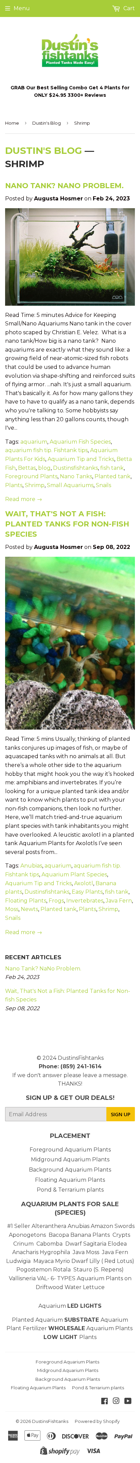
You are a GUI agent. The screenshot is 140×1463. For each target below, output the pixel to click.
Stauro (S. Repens (97, 1269)
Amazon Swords (113, 1226)
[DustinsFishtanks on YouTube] (128, 1401)
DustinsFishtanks (81, 1058)
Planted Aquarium (56, 1320)
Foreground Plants (31, 476)
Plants (13, 485)
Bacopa (59, 1235)
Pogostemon (34, 1269)
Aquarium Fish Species (80, 442)
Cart (128, 8)
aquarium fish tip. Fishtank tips (46, 450)
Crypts (122, 1235)
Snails (103, 485)
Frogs (56, 900)
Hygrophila (55, 1252)
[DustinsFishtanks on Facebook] (104, 1401)
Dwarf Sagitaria (85, 1244)
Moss (11, 909)
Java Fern (119, 900)
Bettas (27, 468)
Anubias (31, 865)
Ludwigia (19, 1261)
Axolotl (83, 883)
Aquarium (70, 1306)
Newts (29, 909)
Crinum (23, 1244)
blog (44, 468)
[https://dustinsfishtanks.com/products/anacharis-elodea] (39, 1252)
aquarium (33, 442)
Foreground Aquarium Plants (70, 1149)
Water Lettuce (85, 1287)
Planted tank (112, 476)
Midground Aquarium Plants (70, 1159)
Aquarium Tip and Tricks (81, 459)
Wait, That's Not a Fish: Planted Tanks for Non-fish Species (67, 523)
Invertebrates (84, 900)
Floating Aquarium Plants (70, 1180)
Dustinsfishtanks (75, 468)
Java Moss (86, 1252)
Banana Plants (90, 1235)
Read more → (23, 499)
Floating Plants (25, 900)
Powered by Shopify (97, 1421)
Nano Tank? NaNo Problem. (64, 185)
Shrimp (35, 485)
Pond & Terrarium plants (70, 1190)
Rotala (62, 1269)
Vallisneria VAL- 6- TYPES (42, 1278)
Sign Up (120, 1114)
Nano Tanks (76, 476)
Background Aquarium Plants (70, 1169)
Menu (22, 8)
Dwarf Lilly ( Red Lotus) (102, 1261)
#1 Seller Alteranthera (37, 1226)
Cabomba (50, 1244)
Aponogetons (28, 1235)
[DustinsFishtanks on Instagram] (116, 1401)
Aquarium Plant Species (74, 874)
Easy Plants (87, 892)
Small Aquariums (70, 485)
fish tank (112, 468)
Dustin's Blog (46, 123)
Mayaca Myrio (51, 1261)
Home (12, 123)
